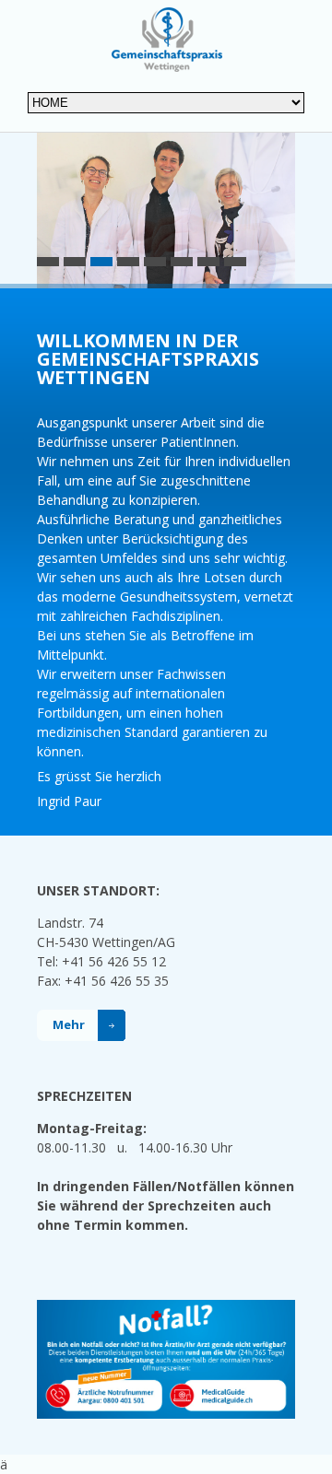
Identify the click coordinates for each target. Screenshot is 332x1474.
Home (166, 39)
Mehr (69, 1024)
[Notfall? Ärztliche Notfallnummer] (166, 1309)
